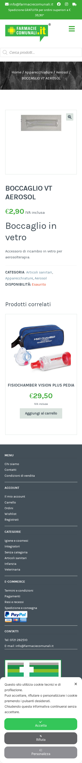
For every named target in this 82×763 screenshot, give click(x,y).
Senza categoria (16, 552)
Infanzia (10, 564)
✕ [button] (75, 684)
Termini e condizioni (19, 591)
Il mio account (15, 496)
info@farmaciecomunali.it (34, 646)
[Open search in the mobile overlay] (41, 52)
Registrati (12, 520)
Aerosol (62, 72)
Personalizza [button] (40, 754)
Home (16, 72)
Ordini (9, 508)
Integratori (12, 546)
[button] (69, 117)
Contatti (10, 470)
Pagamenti (12, 596)
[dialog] (41, 720)
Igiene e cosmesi (16, 541)
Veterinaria (12, 569)
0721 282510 (18, 640)
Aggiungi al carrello (41, 413)
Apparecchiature (39, 72)
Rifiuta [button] (41, 739)
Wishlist (10, 514)
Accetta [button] (41, 725)
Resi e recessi (14, 602)
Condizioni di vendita (20, 476)
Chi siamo (12, 464)
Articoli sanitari (39, 272)
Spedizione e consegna (21, 608)
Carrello (10, 502)
